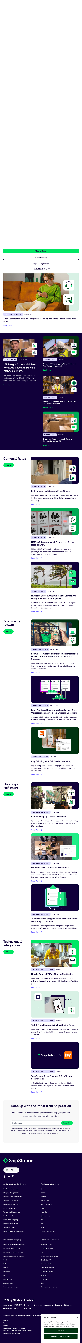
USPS (5, 1260)
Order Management (10, 1208)
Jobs (42, 1283)
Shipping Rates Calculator (49, 1256)
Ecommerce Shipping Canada (13, 1252)
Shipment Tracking (9, 1227)
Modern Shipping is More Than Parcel (48, 816)
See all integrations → (48, 1231)
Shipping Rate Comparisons (12, 1197)
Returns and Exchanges (11, 1224)
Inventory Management (11, 1204)
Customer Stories (47, 1248)
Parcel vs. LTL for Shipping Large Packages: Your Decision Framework (59, 365)
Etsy (42, 1224)
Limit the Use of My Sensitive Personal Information (18, 1330)
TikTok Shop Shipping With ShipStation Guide (52, 1025)
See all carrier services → (11, 1287)
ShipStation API (46, 1260)
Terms (48, 1133)
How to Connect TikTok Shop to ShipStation (52, 974)
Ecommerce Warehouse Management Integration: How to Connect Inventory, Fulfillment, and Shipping (54, 656)
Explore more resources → (49, 1287)
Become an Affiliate (47, 1268)
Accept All (60, 1330)
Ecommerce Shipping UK (11, 1248)
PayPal (43, 1208)
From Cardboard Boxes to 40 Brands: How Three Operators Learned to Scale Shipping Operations (54, 711)
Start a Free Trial (41, 258)
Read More (7, 325)
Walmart (43, 1197)
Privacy (5, 1325)
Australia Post (7, 1283)
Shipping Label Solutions (11, 1200)
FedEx (5, 1268)
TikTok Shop (45, 1200)
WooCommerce (46, 1204)
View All (8, 465)
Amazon (43, 1193)
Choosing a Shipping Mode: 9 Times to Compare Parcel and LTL (57, 440)
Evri (4, 1275)
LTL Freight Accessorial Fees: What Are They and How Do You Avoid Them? (20, 367)
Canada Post (7, 1279)
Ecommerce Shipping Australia (13, 1256)
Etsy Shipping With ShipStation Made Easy (51, 761)
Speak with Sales (46, 1244)
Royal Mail (6, 1271)
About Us (44, 1275)
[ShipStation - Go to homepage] (18, 1160)
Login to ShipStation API (41, 269)
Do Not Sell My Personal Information (14, 1328)
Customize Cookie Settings (11, 1333)
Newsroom (44, 1279)
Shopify (43, 1189)
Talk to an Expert (41, 251)
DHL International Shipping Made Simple (50, 491)
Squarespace (45, 1216)
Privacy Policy (55, 1133)
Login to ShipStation (41, 264)
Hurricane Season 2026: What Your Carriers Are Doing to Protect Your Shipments (53, 597)
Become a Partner (47, 1264)
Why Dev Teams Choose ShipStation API (50, 867)
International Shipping (10, 1220)
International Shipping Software (14, 1244)
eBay (42, 1220)
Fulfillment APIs (8, 1216)
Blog (42, 1252)
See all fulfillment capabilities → (13, 1231)
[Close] (77, 1317)
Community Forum (47, 1271)
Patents (5, 1320)
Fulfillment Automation (11, 1189)
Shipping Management (10, 1193)
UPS (4, 1264)
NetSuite (44, 1212)
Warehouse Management (11, 1212)
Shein (43, 1227)
